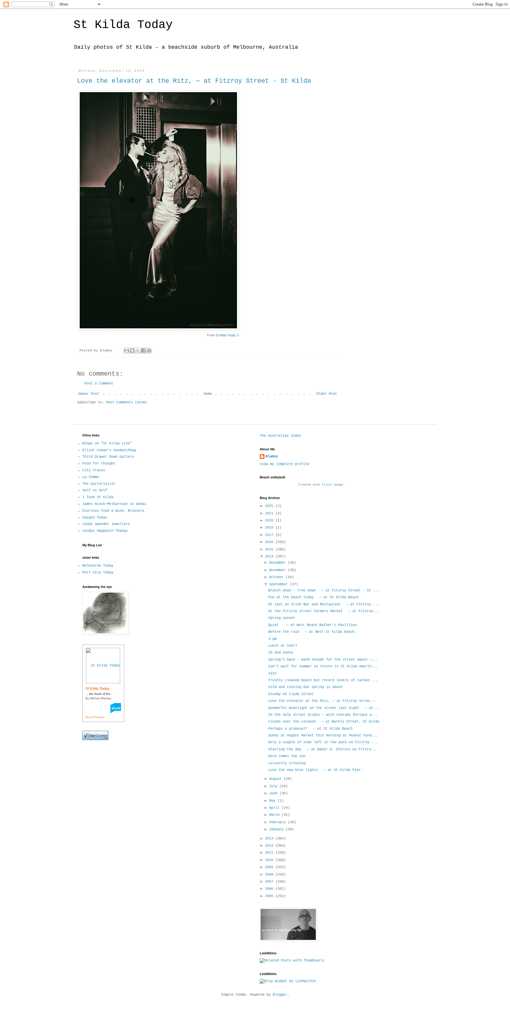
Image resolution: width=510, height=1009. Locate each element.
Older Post (326, 394)
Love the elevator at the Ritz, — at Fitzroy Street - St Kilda (194, 81)
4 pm (272, 639)
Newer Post (89, 394)
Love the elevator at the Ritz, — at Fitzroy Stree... (322, 701)
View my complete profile (284, 464)
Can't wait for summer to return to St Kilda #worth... (323, 666)
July (274, 786)
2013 (270, 839)
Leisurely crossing (286, 763)
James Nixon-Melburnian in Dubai (114, 504)
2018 (270, 528)
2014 (270, 557)
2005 (270, 896)
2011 (270, 853)
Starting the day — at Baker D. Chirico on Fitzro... (322, 749)
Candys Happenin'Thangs (105, 531)
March (275, 815)
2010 (270, 860)
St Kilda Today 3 (227, 335)
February (278, 822)
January (277, 829)
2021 (270, 513)
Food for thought (98, 464)
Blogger (280, 995)
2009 (270, 867)
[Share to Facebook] (143, 350)
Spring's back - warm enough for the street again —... (323, 660)
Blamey (272, 456)
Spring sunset (281, 618)
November (278, 570)
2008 (270, 875)
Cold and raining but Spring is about (305, 687)
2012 (270, 846)
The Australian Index (280, 436)
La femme (90, 477)
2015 (270, 549)
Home (208, 394)
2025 (270, 506)
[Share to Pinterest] (149, 350)
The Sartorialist (98, 484)
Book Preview (95, 717)
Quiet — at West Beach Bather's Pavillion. (313, 625)
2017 (270, 535)
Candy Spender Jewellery (106, 524)
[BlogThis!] (132, 350)
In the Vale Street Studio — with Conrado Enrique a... (323, 715)
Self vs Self (94, 490)
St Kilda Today (123, 25)
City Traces (93, 470)
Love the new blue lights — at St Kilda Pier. (315, 770)
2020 (270, 521)
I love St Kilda (97, 497)
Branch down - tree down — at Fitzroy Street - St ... (323, 591)
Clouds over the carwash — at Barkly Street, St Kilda (323, 722)
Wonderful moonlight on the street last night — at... (323, 708)
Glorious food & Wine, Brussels (113, 511)
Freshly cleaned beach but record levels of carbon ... (323, 680)
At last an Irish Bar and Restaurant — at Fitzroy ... (323, 604)
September (279, 584)
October (277, 577)
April (275, 808)
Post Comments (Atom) (126, 402)
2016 (270, 542)
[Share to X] (138, 350)
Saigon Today (94, 518)
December (278, 563)
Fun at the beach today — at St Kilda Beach (313, 597)
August (276, 779)
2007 (270, 882)
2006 (270, 889)
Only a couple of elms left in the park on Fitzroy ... (323, 742)
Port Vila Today (97, 572)
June (274, 793)
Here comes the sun (286, 756)
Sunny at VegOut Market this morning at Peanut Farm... (323, 735)
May (273, 801)
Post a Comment (98, 384)
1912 (272, 673)
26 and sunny (280, 653)
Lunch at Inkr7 (282, 646)
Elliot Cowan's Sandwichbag (109, 450)
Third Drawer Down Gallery (108, 457)
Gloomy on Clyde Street (291, 694)
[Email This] (127, 350)
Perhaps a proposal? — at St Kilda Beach (310, 729)
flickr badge (332, 484)
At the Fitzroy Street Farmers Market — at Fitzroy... (323, 611)
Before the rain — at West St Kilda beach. (312, 632)
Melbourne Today (97, 566)
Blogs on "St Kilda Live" (107, 443)
